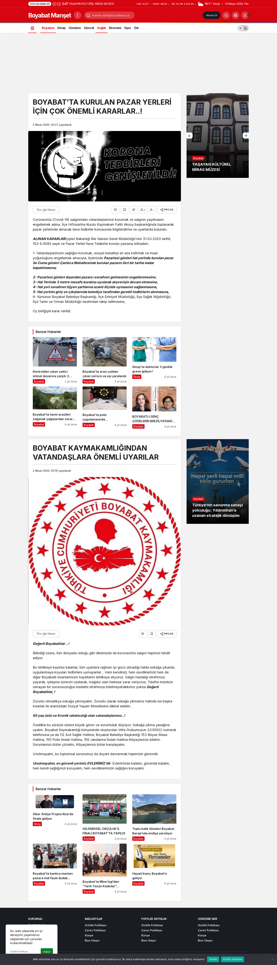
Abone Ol (211, 15)
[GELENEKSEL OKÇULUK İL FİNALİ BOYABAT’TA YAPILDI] (105, 817)
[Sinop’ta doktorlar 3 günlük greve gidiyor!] (154, 360)
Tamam (213, 959)
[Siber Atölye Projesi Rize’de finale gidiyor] (55, 817)
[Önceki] (54, 4)
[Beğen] (115, 209)
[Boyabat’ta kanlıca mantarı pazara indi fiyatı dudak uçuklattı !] (55, 869)
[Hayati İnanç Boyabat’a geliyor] (154, 869)
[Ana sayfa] (32, 27)
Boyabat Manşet (49, 15)
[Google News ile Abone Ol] (46, 209)
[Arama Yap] (226, 15)
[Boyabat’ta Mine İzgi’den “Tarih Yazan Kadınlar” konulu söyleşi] (105, 869)
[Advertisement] (138, 65)
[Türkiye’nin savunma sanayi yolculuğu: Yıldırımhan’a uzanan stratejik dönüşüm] (218, 481)
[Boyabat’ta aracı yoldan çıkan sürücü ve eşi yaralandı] (105, 360)
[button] (235, 15)
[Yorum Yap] (133, 209)
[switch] (243, 28)
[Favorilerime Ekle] (124, 209)
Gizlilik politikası (232, 959)
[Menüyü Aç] (77, 15)
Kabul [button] (47, 951)
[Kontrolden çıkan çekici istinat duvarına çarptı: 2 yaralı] (55, 360)
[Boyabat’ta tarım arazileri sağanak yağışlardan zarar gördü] (55, 407)
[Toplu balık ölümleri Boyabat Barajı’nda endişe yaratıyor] (154, 817)
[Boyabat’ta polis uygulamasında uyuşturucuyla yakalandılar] (105, 407)
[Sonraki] (59, 4)
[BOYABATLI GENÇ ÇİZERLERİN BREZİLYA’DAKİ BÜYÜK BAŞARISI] (154, 407)
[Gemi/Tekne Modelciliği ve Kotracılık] (218, 135)
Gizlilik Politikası (19, 951)
